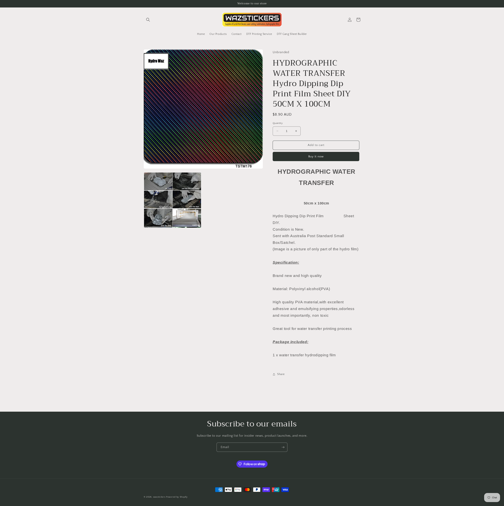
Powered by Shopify (177, 497)
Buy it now (316, 156)
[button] (148, 19)
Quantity (278, 123)
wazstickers (159, 497)
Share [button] (281, 374)
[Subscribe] (283, 447)
